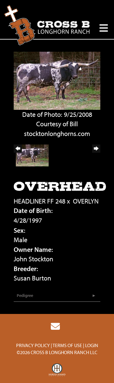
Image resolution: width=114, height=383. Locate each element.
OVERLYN (85, 201)
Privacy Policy (33, 345)
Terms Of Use (67, 345)
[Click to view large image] (57, 80)
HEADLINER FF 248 (39, 201)
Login (91, 345)
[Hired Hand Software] (57, 370)
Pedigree (25, 295)
